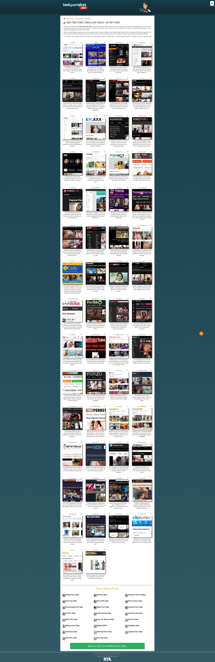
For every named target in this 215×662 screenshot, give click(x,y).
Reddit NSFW (102, 625)
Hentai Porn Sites (72, 595)
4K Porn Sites (133, 619)
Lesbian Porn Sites (135, 631)
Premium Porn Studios (137, 595)
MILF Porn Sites (72, 619)
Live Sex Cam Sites (135, 613)
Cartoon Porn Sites (135, 607)
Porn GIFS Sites (103, 601)
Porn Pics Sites (71, 601)
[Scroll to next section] (201, 333)
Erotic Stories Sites (104, 613)
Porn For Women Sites (105, 619)
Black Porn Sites (103, 607)
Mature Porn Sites (72, 625)
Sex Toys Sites (102, 638)
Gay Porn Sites (71, 638)
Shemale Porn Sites (104, 631)
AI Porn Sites (70, 613)
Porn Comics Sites (135, 601)
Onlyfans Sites (133, 625)
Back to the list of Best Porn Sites (107, 646)
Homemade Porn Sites (74, 607)
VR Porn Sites (102, 595)
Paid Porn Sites (71, 631)
